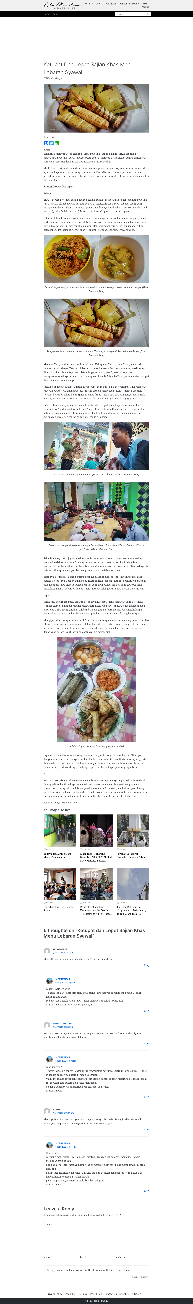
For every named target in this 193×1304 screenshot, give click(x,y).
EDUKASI (122, 3)
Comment (49, 1224)
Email (84, 1257)
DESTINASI (111, 3)
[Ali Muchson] (63, 5)
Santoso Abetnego (63, 1023)
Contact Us (111, 1294)
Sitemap (136, 1294)
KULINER (89, 3)
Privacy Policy (54, 1294)
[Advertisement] (96, 37)
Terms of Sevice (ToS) (90, 1294)
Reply (147, 965)
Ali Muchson (62, 979)
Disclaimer (70, 1294)
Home (47, 14)
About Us (124, 1294)
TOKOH (145, 7)
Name (48, 1257)
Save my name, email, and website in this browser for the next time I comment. (90, 1270)
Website (120, 1257)
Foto (55, 14)
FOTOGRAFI (134, 3)
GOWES (99, 3)
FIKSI (145, 3)
